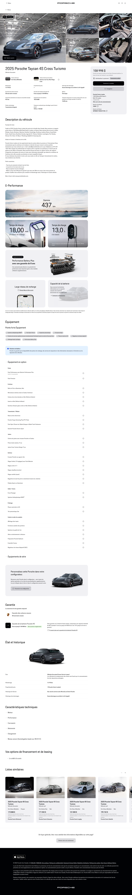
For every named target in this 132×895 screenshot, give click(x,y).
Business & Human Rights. (70, 863)
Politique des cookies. (95, 863)
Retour (9, 10)
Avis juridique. (45, 863)
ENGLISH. (33, 863)
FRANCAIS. (39, 863)
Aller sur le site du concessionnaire (102, 102)
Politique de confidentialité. (56, 863)
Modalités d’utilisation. (83, 863)
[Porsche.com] (66, 3)
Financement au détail (115, 78)
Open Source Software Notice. (108, 863)
